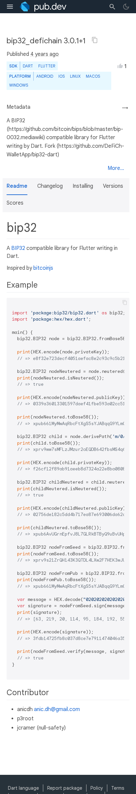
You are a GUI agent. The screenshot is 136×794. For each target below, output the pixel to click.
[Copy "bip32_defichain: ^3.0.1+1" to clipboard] (94, 40)
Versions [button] (113, 186)
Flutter (46, 65)
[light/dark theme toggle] (126, 7)
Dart (28, 65)
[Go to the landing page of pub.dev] (43, 7)
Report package (64, 788)
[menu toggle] (10, 6)
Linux (75, 76)
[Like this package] (120, 65)
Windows (18, 85)
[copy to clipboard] (124, 302)
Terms (117, 788)
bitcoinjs (43, 268)
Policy (96, 788)
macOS (93, 76)
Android (44, 76)
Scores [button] (15, 203)
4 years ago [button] (44, 54)
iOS (61, 76)
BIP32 (18, 248)
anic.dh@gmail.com (57, 709)
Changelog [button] (50, 186)
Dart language (23, 788)
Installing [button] (83, 186)
